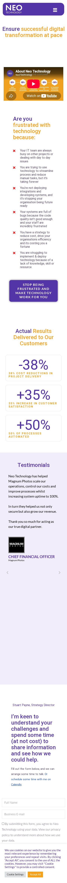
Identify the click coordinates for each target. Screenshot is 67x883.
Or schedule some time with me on (31, 779)
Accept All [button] (35, 874)
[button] (7, 573)
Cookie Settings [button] (15, 874)
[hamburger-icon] (55, 10)
